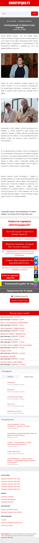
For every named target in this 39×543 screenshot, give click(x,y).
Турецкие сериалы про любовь (11, 512)
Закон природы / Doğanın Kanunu (13, 328)
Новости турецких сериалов (10, 276)
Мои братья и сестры (14, 411)
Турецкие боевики (7, 502)
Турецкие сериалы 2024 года (10, 486)
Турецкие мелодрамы (8, 499)
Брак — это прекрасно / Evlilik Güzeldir (14, 323)
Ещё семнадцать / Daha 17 (10, 339)
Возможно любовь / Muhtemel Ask (13, 334)
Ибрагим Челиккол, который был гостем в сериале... (19, 245)
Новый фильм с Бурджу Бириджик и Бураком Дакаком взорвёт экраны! (22, 434)
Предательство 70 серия (19, 290)
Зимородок (11, 382)
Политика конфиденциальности (11, 523)
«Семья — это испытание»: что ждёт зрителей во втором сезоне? (19, 443)
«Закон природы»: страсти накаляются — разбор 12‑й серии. (18, 425)
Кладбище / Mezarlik (8, 356)
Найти (34, 13)
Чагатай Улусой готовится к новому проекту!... (19, 232)
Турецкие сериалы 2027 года (10, 479)
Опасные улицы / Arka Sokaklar (12, 362)
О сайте (3, 520)
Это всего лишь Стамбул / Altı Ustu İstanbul (16, 345)
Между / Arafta (6, 351)
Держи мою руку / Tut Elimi (10, 317)
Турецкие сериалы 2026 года (10, 481)
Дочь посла (11, 404)
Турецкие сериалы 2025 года (10, 484)
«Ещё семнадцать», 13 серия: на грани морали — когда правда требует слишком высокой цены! (21, 460)
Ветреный (10, 390)
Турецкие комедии (7, 497)
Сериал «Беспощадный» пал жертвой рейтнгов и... (19, 261)
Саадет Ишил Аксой (13, 451)
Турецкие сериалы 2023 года (10, 489)
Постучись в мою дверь (15, 397)
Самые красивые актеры (9, 509)
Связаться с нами (7, 525)
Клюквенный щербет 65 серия (20, 283)
